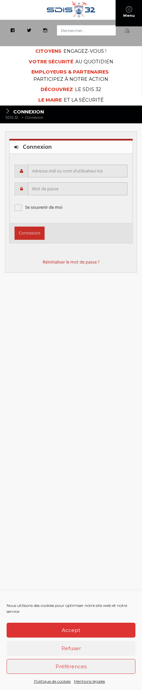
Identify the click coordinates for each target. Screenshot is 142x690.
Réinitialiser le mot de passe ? (71, 262)
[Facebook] (13, 30)
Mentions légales (89, 681)
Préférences (71, 666)
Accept (71, 630)
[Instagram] (46, 30)
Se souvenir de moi (43, 207)
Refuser (71, 648)
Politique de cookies (52, 681)
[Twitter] (29, 30)
